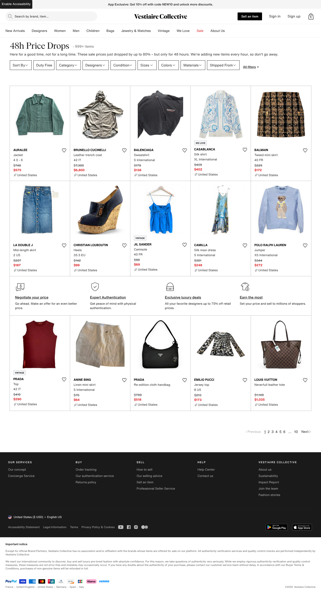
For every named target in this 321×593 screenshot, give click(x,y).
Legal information (54, 527)
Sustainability (268, 476)
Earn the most (251, 297)
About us (265, 469)
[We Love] (193, 31)
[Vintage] (173, 31)
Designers (39, 30)
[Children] (103, 31)
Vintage (163, 30)
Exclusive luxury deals (183, 297)
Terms (74, 527)
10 (296, 431)
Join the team (268, 488)
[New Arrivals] (28, 31)
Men (76, 30)
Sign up (294, 16)
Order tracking (86, 469)
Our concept (17, 469)
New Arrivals (15, 30)
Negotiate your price (31, 297)
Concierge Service (21, 476)
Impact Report (269, 482)
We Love (183, 30)
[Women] (69, 31)
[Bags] (117, 31)
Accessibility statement (24, 527)
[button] (311, 16)
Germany (61, 587)
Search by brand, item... (32, 16)
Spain (73, 587)
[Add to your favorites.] (64, 150)
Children (93, 30)
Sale (200, 30)
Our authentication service (95, 476)
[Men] (83, 31)
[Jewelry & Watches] (154, 31)
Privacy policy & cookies (98, 527)
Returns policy (86, 482)
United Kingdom (25, 587)
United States (45, 587)
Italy (81, 587)
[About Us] (228, 31)
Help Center (206, 469)
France (9, 587)
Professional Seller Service (155, 488)
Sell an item (249, 16)
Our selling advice (149, 476)
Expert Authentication (108, 297)
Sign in (275, 16)
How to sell (144, 469)
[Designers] (50, 31)
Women (60, 30)
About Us (218, 30)
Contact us (205, 476)
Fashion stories (269, 495)
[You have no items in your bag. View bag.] (311, 16)
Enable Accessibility (16, 4)
